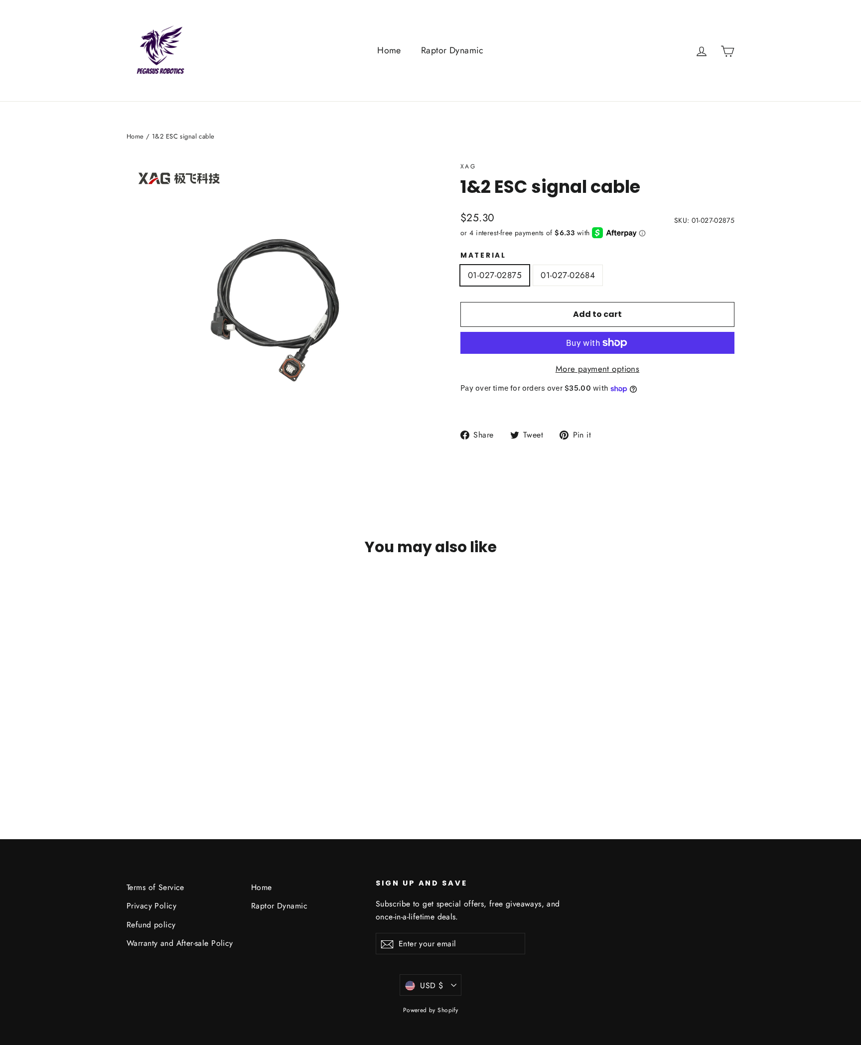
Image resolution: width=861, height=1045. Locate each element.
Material (483, 256)
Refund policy (151, 924)
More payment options (598, 369)
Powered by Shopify (430, 1010)
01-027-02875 (495, 275)
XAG (468, 166)
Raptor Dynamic (452, 50)
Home (389, 50)
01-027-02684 (568, 275)
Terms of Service (155, 887)
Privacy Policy (151, 905)
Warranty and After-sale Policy (180, 943)
